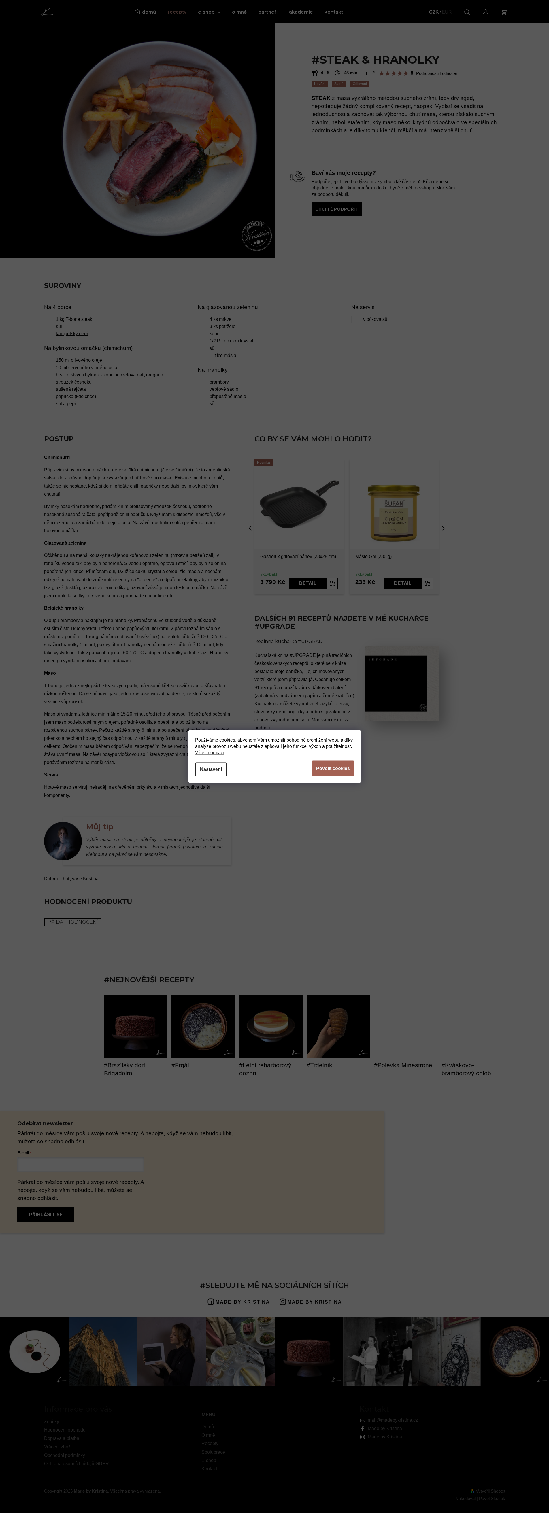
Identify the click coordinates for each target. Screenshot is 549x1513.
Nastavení (211, 769)
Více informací (209, 752)
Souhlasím (333, 768)
